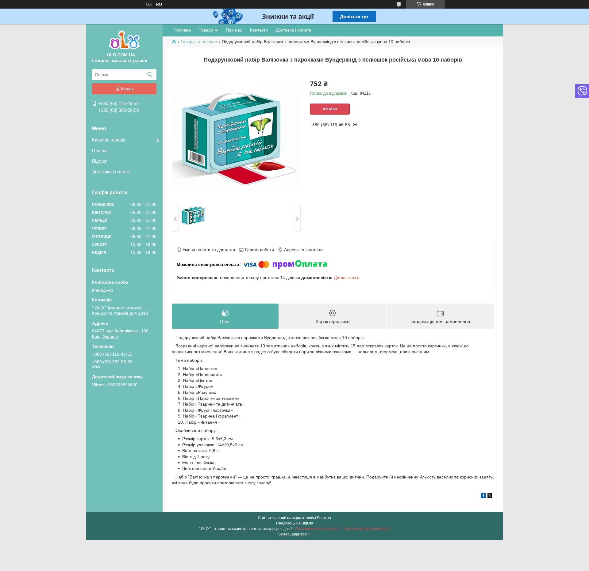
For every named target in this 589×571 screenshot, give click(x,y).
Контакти (259, 30)
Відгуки (99, 161)
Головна (182, 30)
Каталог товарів (108, 139)
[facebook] (483, 496)
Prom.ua (324, 518)
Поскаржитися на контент (318, 529)
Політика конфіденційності (366, 529)
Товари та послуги (198, 42)
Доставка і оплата (111, 171)
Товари (206, 30)
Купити (330, 109)
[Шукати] (149, 74)
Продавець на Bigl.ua (294, 523)
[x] (489, 496)
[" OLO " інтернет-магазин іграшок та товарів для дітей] (124, 39)
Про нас (100, 150)
